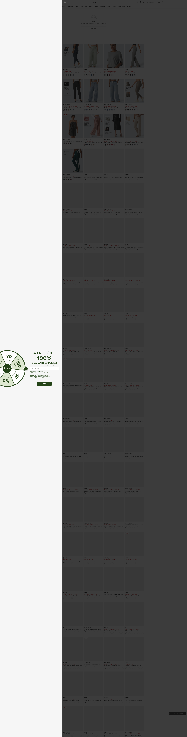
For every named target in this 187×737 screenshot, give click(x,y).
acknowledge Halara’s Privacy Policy (37, 377)
